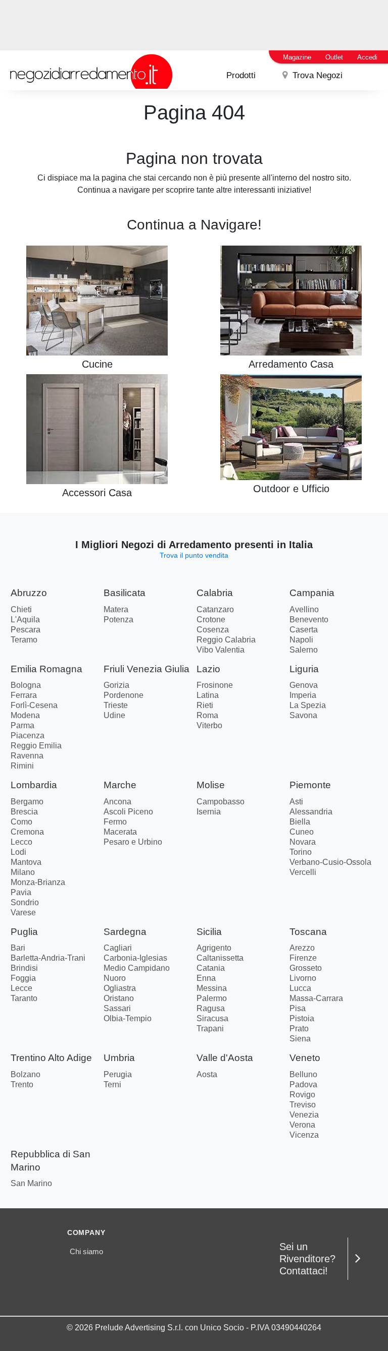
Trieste (116, 705)
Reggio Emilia (36, 745)
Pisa (297, 1008)
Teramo (24, 639)
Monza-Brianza (38, 882)
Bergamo (27, 801)
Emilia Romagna (46, 669)
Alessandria (310, 811)
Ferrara (24, 695)
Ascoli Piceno (128, 811)
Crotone (211, 619)
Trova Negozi (316, 75)
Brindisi (24, 968)
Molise (211, 785)
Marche (120, 785)
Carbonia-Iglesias (135, 958)
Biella (299, 821)
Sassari (117, 1008)
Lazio (208, 669)
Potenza (118, 619)
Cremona (27, 832)
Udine (114, 715)
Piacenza (27, 735)
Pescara (25, 629)
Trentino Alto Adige (51, 1057)
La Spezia (307, 705)
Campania (311, 593)
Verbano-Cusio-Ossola (330, 862)
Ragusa (211, 1008)
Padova (303, 1084)
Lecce (21, 988)
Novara (302, 842)
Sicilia (209, 931)
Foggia (23, 978)
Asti (296, 801)
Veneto (304, 1057)
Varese (23, 912)
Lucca (300, 988)
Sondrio (25, 902)
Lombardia (34, 785)
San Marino (31, 1183)
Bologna (26, 685)
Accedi (367, 57)
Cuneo (301, 832)
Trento (22, 1084)
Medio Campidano (137, 968)
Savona (303, 715)
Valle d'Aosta (225, 1057)
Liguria (304, 669)
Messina (212, 988)
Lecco (21, 842)
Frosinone (215, 685)
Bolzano (25, 1074)
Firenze (303, 958)
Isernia (209, 811)
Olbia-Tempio (128, 1018)
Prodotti (241, 75)
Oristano (119, 998)
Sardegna (125, 931)
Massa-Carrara (316, 998)
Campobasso (221, 801)
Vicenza (304, 1135)
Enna (206, 978)
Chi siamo (86, 1251)
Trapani (210, 1028)
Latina (208, 695)
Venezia (304, 1114)
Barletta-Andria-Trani (48, 958)
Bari (18, 948)
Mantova (26, 862)
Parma (22, 725)
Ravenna (27, 755)
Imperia (302, 695)
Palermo (212, 998)
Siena (300, 1038)
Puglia (24, 931)
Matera (116, 609)
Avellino (304, 609)
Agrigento (214, 948)
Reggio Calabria (226, 639)
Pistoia (301, 1018)
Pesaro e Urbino (133, 842)
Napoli (301, 639)
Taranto (24, 998)
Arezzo (302, 948)
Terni (112, 1084)
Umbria (119, 1057)
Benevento (308, 619)
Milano (23, 872)
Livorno (302, 978)
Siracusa (212, 1018)
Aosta (207, 1074)
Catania (211, 968)
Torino (300, 852)
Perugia (118, 1074)
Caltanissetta (220, 958)
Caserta (303, 629)
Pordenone (123, 695)
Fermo (115, 821)
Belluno (303, 1074)
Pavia (21, 892)
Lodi (18, 852)
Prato (299, 1028)
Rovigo (302, 1094)
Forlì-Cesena (34, 705)
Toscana (308, 931)
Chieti (21, 609)
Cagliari (118, 948)
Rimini (22, 765)
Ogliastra (120, 988)
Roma (207, 715)
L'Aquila (25, 619)
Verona (302, 1125)
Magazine (297, 57)
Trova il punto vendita (194, 555)
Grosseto (305, 968)
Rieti (205, 705)
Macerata (120, 832)
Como (21, 821)
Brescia (24, 811)
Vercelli (302, 872)
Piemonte (310, 785)
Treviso (302, 1104)
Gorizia (116, 685)
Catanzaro (215, 609)
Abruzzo (29, 593)
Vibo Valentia (221, 649)
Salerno (303, 649)
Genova (303, 685)
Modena (25, 715)
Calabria (215, 593)
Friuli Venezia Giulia (146, 669)
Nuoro (115, 978)
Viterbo (209, 725)
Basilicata (125, 593)
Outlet (334, 57)
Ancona (117, 801)
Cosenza (213, 629)
